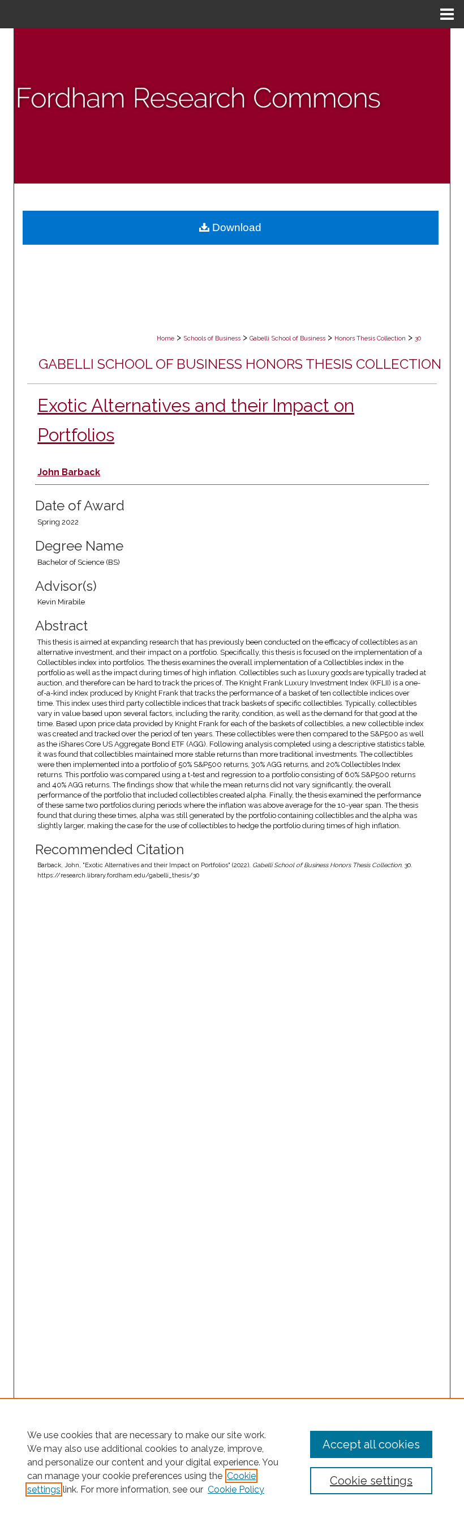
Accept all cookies (371, 1444)
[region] (232, 1462)
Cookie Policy (236, 1489)
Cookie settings (371, 1480)
